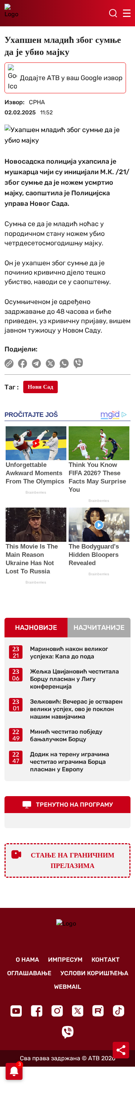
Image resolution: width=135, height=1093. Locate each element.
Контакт (106, 959)
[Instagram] (57, 1011)
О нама (27, 959)
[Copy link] (9, 363)
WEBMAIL (67, 986)
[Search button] (113, 13)
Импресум (65, 959)
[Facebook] (36, 1011)
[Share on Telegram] (36, 363)
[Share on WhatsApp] (64, 363)
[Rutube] (98, 1011)
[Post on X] (50, 363)
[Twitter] (77, 1011)
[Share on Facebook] (22, 363)
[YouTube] (16, 1011)
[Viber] (68, 1032)
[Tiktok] (118, 1011)
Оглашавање (29, 973)
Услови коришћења (94, 973)
